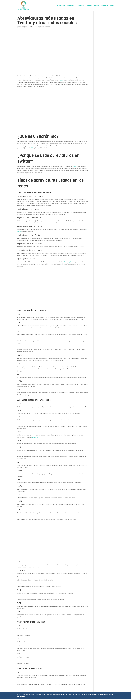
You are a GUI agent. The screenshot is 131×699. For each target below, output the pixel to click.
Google (96, 5)
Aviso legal (87, 694)
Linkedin (89, 5)
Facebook (80, 5)
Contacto (105, 5)
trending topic (69, 262)
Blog (112, 5)
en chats (35, 437)
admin (22, 27)
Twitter (61, 80)
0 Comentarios (45, 27)
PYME (32, 148)
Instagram (71, 5)
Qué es (36, 27)
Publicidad (61, 5)
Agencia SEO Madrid (60, 694)
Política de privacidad (99, 694)
